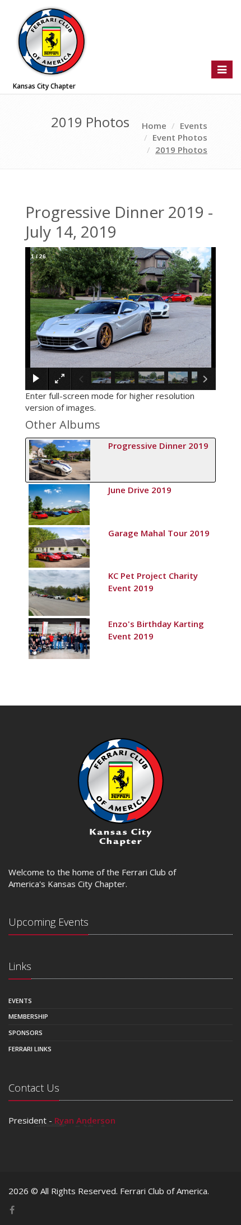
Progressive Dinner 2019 (158, 445)
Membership (28, 1016)
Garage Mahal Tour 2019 (159, 533)
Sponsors (25, 1032)
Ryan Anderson (84, 1120)
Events (20, 1000)
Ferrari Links (30, 1049)
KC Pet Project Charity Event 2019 (153, 581)
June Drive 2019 (140, 489)
